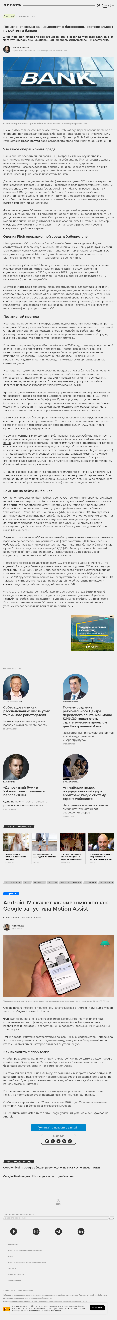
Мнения (9, 16)
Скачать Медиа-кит (16, 1274)
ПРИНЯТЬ (97, 1307)
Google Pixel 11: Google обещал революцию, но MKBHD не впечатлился (51, 1167)
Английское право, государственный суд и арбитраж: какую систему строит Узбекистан (84, 793)
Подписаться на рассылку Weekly (20, 1214)
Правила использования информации (25, 1250)
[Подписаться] (112, 1217)
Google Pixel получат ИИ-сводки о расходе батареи (38, 1176)
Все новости (13, 882)
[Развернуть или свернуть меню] (112, 6)
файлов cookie (54, 1311)
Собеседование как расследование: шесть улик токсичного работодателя (26, 711)
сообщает (18, 1011)
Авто (27, 882)
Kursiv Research (14, 1280)
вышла (49, 1102)
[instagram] (36, 1231)
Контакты (12, 1268)
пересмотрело (86, 130)
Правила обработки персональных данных (27, 1262)
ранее (7, 442)
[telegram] (58, 1231)
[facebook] (13, 1231)
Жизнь (52, 882)
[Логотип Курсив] (12, 5)
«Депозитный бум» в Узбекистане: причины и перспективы (24, 791)
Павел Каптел (20, 47)
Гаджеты (39, 882)
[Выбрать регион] (98, 6)
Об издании (13, 1244)
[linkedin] (80, 1231)
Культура (90, 882)
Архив (10, 1256)
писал (40, 1113)
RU (105, 5)
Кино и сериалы (70, 882)
